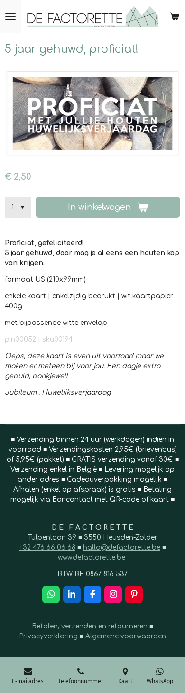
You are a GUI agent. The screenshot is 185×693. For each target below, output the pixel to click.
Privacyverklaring (48, 636)
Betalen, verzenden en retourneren (90, 626)
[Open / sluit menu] (10, 16)
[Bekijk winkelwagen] (174, 16)
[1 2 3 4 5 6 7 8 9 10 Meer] (18, 207)
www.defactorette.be (91, 557)
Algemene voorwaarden (125, 636)
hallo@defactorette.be (121, 547)
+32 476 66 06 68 (47, 547)
